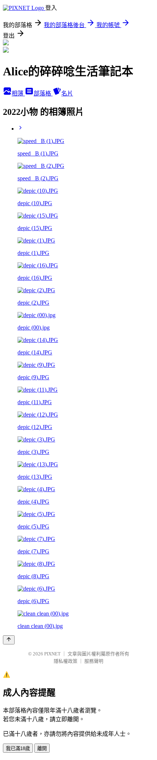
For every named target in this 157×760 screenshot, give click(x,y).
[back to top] (9, 639)
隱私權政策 (65, 661)
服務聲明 (93, 661)
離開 (42, 748)
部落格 (43, 93)
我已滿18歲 (18, 748)
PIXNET (52, 653)
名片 (67, 93)
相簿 (18, 93)
